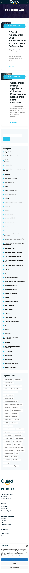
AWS (6, 389)
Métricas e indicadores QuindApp (14, 447)
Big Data (7, 174)
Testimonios (4, 536)
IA (5, 273)
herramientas (19, 432)
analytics (18, 379)
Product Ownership (10, 317)
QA (6, 325)
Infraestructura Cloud (11, 277)
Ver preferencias (14, 567)
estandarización (9, 429)
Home (7, 269)
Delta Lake (14, 413)
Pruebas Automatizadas (12, 321)
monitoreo (17, 444)
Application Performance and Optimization (12, 160)
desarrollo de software (11, 416)
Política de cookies (8, 570)
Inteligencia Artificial (11, 289)
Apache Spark (8, 382)
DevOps (7, 230)
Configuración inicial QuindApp (13, 404)
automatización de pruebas (12, 386)
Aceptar (14, 560)
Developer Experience (7, 511)
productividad (9, 453)
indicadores (8, 435)
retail (6, 456)
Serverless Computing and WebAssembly (11, 346)
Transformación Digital (11, 363)
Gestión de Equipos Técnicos (13, 252)
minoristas (8, 444)
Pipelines (7, 313)
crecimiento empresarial (11, 407)
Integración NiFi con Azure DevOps (15, 281)
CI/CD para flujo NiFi (11, 190)
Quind (7, 329)
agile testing (8, 379)
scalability (14, 456)
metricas (7, 441)
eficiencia (14, 423)
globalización (8, 432)
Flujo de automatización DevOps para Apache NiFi (13, 243)
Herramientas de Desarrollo (13, 256)
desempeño (8, 419)
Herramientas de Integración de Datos (13, 260)
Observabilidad (9, 305)
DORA (6, 423)
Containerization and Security (13, 202)
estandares (8, 426)
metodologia (8, 438)
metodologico (19, 438)
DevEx (6, 226)
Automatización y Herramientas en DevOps (14, 169)
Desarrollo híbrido (10, 218)
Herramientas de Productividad (14, 265)
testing (7, 463)
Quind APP (8, 333)
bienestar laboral (15, 389)
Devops (17, 419)
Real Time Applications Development (10, 337)
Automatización (9, 165)
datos (6, 413)
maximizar (18, 435)
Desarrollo (4, 520)
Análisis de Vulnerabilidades (13, 156)
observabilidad (9, 450)
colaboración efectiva (11, 401)
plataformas (20, 450)
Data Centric (4, 509)
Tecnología (8, 355)
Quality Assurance (6, 524)
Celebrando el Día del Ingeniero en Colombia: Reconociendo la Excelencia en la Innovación (18, 92)
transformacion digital (11, 466)
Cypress (7, 206)
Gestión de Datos (10, 248)
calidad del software (10, 392)
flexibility (19, 429)
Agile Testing (9, 152)
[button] (27, 546)
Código (7, 198)
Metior (7, 297)
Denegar (14, 563)
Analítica (3, 518)
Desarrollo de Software (11, 214)
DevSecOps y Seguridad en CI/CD (14, 239)
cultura (7, 410)
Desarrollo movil (9, 222)
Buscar (5, 132)
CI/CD (7, 186)
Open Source (9, 309)
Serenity (7, 342)
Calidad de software (11, 178)
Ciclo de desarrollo (10, 194)
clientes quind (9, 398)
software (7, 460)
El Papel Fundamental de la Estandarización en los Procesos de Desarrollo (17, 39)
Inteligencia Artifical (11, 285)
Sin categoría (9, 351)
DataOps (7, 210)
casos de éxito (9, 395)
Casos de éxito (9, 182)
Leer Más (11, 66)
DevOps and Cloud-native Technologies (11, 234)
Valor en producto (10, 367)
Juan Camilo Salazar (15, 25)
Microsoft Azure (17, 441)
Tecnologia (8, 359)
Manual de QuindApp (11, 293)
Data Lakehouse (16, 410)
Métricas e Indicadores (11, 301)
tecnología (16, 460)
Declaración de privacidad (18, 570)
